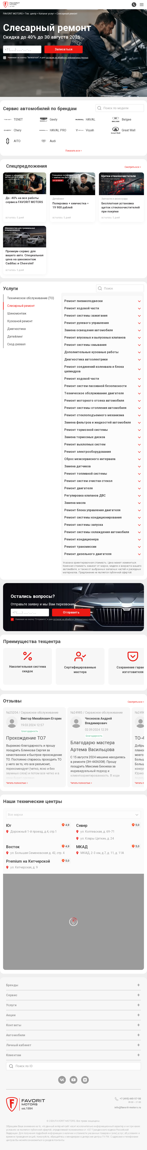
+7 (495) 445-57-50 (130, 1098)
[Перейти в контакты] (134, 4)
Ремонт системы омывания (85, 345)
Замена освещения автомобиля (88, 330)
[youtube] (73, 1083)
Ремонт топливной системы (85, 473)
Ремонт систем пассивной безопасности (95, 386)
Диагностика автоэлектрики (86, 359)
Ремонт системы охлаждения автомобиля (96, 532)
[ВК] (62, 1083)
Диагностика (16, 329)
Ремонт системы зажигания (85, 315)
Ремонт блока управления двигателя (92, 510)
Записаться (64, 49)
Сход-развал (16, 344)
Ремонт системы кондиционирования (93, 517)
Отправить (71, 612)
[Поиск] (11, 1066)
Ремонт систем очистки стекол (88, 481)
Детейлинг (15, 336)
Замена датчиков (77, 466)
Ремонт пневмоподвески (83, 301)
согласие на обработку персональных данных (67, 58)
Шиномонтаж (16, 313)
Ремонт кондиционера (81, 539)
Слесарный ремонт (21, 306)
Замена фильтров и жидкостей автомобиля (97, 422)
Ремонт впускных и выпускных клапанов (95, 337)
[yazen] (85, 1083)
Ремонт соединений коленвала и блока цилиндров (94, 369)
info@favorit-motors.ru (127, 1107)
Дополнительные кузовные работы (91, 352)
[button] (141, 4)
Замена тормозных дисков (84, 437)
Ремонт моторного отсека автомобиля (94, 400)
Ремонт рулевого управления (86, 323)
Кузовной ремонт (20, 321)
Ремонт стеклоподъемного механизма (94, 415)
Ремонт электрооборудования (87, 452)
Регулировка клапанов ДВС (85, 495)
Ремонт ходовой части (81, 308)
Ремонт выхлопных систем (84, 444)
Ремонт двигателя (78, 488)
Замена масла (75, 503)
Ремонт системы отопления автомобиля (95, 408)
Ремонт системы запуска (83, 525)
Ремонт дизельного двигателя (87, 554)
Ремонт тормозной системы (86, 430)
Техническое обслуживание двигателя (94, 393)
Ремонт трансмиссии (80, 546)
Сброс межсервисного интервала (89, 459)
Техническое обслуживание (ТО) (30, 298)
